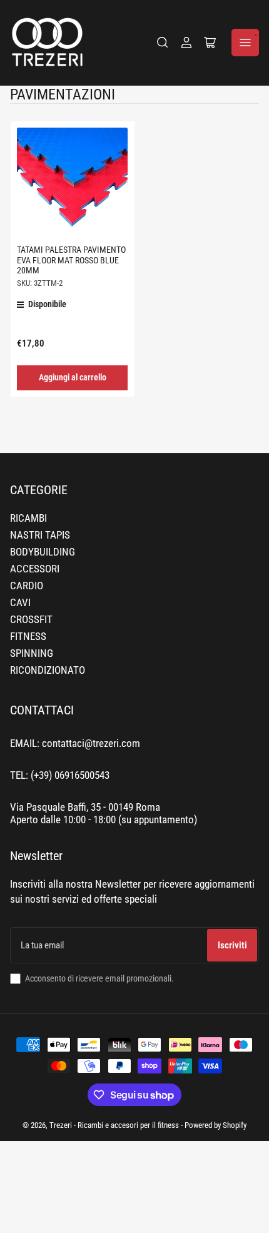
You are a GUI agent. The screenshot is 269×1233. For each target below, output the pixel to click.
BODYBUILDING (42, 552)
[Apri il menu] (245, 42)
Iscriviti (232, 945)
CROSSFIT (31, 620)
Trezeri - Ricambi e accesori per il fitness (114, 1125)
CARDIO (26, 586)
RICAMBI (28, 518)
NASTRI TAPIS (40, 535)
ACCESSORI (34, 569)
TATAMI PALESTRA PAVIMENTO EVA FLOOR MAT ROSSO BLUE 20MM (71, 260)
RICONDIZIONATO (47, 670)
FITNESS (28, 636)
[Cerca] (162, 42)
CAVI (20, 603)
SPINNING (31, 653)
